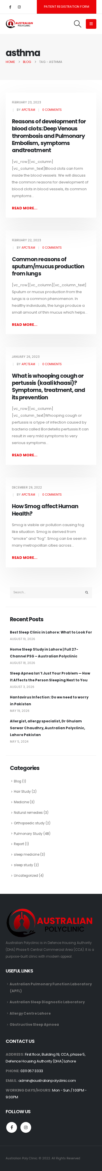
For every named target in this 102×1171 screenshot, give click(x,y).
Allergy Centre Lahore (30, 1013)
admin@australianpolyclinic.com (47, 1080)
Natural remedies (28, 812)
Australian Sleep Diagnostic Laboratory (47, 1002)
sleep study (23, 865)
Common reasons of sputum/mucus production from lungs (48, 267)
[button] (77, 24)
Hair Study (22, 791)
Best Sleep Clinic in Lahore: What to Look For (51, 632)
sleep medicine (26, 854)
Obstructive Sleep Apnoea (34, 1024)
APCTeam (28, 110)
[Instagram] (19, 7)
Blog (17, 781)
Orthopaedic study (29, 823)
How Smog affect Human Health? (45, 509)
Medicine (21, 802)
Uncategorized (26, 875)
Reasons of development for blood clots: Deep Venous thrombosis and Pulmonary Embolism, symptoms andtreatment (49, 136)
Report (19, 844)
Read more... (24, 208)
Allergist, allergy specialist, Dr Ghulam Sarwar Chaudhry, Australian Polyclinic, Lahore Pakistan (47, 728)
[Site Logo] (20, 24)
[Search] (86, 592)
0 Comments (52, 110)
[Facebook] (10, 7)
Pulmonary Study (28, 833)
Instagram (25, 1127)
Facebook (11, 1127)
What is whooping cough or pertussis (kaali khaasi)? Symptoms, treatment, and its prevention (48, 386)
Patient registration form (66, 6)
